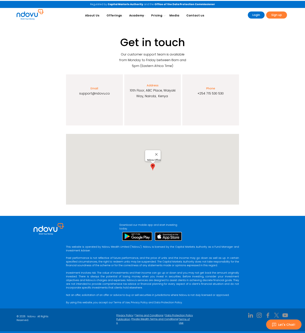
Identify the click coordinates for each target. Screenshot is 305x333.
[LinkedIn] (250, 315)
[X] (276, 315)
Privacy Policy (124, 315)
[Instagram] (259, 315)
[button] (114, 15)
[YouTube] (285, 315)
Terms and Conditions (149, 315)
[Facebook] (267, 315)
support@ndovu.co (94, 93)
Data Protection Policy (179, 315)
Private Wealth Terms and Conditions (154, 319)
